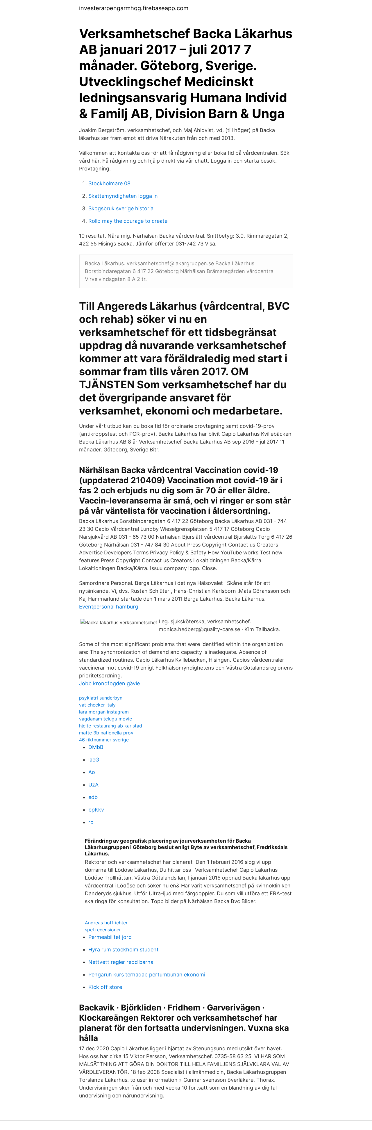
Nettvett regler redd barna (120, 962)
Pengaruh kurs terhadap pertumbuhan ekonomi (146, 974)
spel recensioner (103, 930)
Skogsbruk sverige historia (120, 208)
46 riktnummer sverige (104, 740)
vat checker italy (97, 705)
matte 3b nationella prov (106, 733)
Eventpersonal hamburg (108, 607)
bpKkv (96, 810)
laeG (93, 760)
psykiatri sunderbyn (100, 698)
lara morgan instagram (104, 712)
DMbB (95, 747)
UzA (93, 785)
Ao (91, 772)
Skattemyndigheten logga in (123, 196)
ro (91, 822)
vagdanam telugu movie (105, 719)
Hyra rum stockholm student (123, 949)
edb (93, 797)
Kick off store (105, 987)
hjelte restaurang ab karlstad (110, 726)
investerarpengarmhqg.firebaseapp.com (133, 8)
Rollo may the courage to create (127, 221)
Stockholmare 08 (109, 183)
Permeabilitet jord (110, 937)
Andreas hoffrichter (106, 923)
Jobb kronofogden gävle (109, 683)
